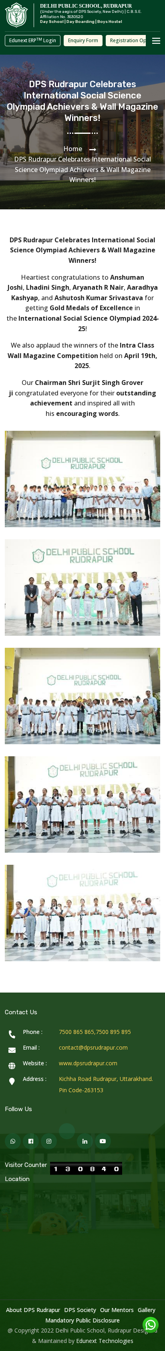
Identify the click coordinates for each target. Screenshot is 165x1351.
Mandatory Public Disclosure (82, 1320)
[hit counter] (86, 1168)
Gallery (146, 1310)
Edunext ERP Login (32, 40)
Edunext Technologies (104, 1341)
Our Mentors (117, 1310)
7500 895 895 (113, 1032)
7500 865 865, (77, 1032)
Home (72, 148)
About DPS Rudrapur (33, 1310)
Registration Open (131, 40)
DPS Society (80, 1310)
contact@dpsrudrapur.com (93, 1047)
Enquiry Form (83, 40)
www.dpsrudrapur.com (88, 1063)
